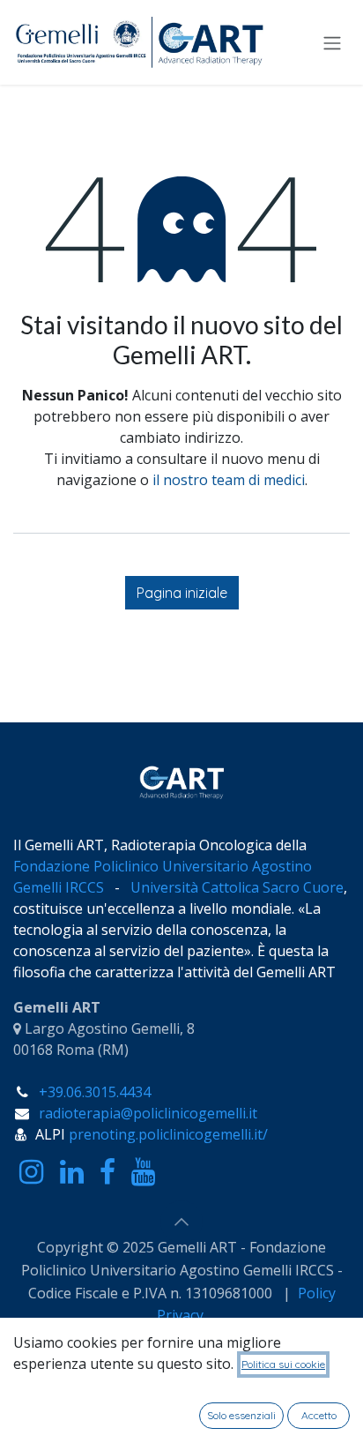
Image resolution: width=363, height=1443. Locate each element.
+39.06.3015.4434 (95, 1092)
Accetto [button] (319, 1415)
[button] (181, 1221)
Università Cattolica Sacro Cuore (237, 887)
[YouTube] (143, 1172)
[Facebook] (107, 1172)
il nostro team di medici (228, 480)
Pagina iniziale (182, 593)
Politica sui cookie (283, 1364)
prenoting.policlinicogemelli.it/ (168, 1134)
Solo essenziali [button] (241, 1415)
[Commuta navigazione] (332, 42)
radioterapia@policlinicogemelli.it (148, 1113)
